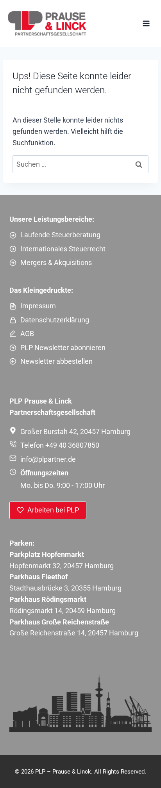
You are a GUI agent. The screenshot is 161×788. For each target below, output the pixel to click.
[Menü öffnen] (146, 23)
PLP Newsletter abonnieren (63, 347)
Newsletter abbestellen (56, 361)
